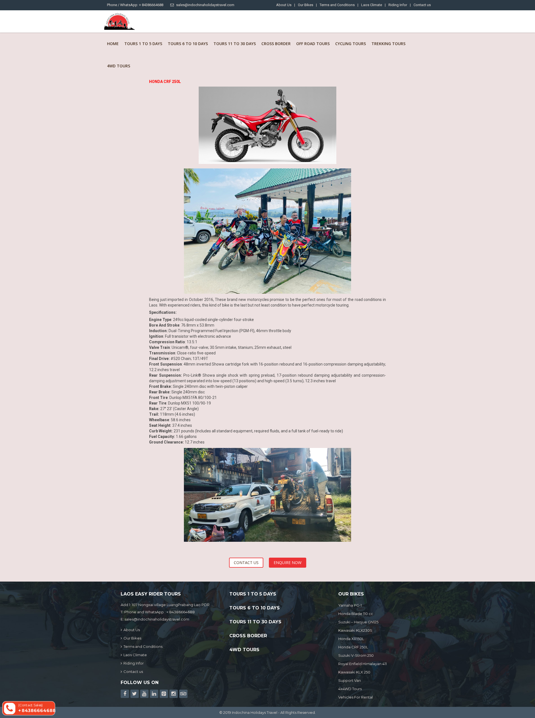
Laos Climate (371, 5)
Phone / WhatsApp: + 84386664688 (135, 5)
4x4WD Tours (350, 689)
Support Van (349, 680)
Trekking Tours (388, 43)
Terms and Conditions (337, 5)
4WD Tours (118, 65)
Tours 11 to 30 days (234, 43)
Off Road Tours (313, 43)
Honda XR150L (351, 638)
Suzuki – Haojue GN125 (358, 622)
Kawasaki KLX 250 (354, 672)
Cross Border (276, 43)
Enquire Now (287, 562)
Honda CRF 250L (353, 647)
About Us (283, 5)
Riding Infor (397, 5)
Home (113, 43)
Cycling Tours (350, 43)
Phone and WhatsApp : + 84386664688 (159, 612)
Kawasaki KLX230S (355, 630)
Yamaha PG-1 (350, 605)
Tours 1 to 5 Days (143, 43)
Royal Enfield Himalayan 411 (362, 663)
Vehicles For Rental (355, 697)
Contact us (422, 5)
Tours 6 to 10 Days (188, 43)
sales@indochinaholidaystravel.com (205, 5)
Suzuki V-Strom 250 (356, 655)
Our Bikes (305, 5)
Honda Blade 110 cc (355, 613)
